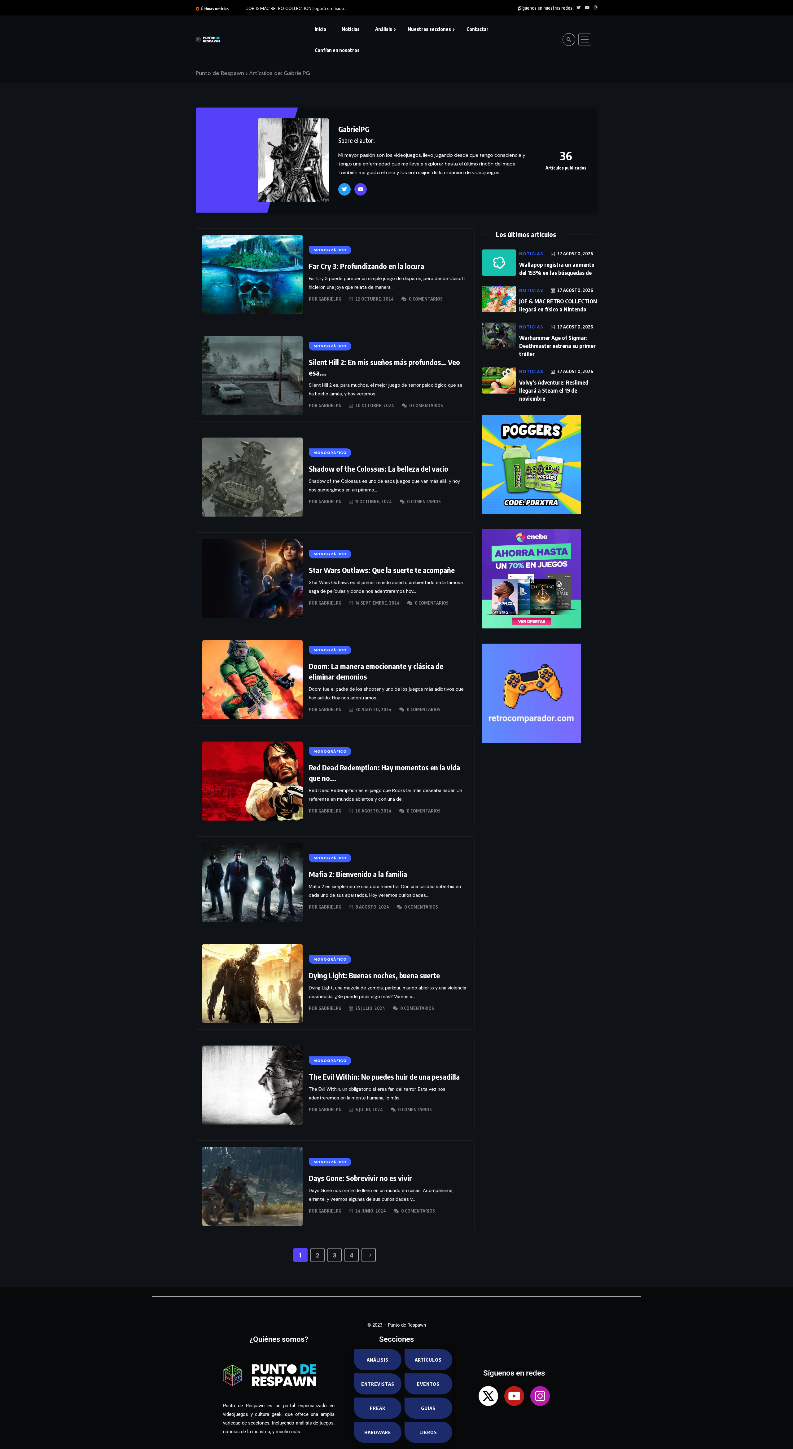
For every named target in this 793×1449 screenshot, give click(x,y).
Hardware (377, 1432)
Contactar (478, 29)
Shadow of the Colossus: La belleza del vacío (378, 468)
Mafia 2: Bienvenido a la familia (358, 874)
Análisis (383, 29)
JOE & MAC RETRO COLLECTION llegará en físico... (296, 8)
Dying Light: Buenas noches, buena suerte (374, 975)
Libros (428, 1432)
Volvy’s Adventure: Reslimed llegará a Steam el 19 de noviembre (553, 390)
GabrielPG (354, 129)
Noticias (351, 29)
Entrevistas (377, 1384)
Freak (377, 1408)
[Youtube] (360, 189)
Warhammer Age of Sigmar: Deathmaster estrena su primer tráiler (557, 345)
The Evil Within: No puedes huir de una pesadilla (384, 1076)
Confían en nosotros (337, 50)
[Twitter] (344, 189)
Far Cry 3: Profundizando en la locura (366, 266)
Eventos (428, 1384)
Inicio (320, 29)
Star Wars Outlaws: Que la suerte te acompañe (382, 570)
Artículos (428, 1360)
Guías (428, 1408)
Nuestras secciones (429, 29)
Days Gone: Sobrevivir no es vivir (360, 1178)
